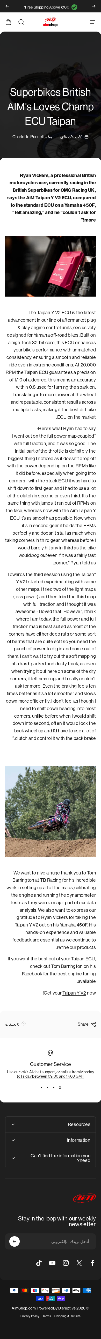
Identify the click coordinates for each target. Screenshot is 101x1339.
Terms (46, 1316)
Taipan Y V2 (74, 993)
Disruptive (67, 1308)
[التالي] (7, 6)
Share (83, 1024)
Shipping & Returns (67, 1316)
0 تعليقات (12, 1024)
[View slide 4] (41, 1088)
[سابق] (93, 6)
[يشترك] (14, 1241)
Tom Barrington (67, 966)
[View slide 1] (60, 1088)
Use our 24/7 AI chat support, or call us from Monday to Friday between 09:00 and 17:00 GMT (50, 1074)
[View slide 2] (54, 1088)
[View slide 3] (47, 1088)
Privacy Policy (29, 1316)
